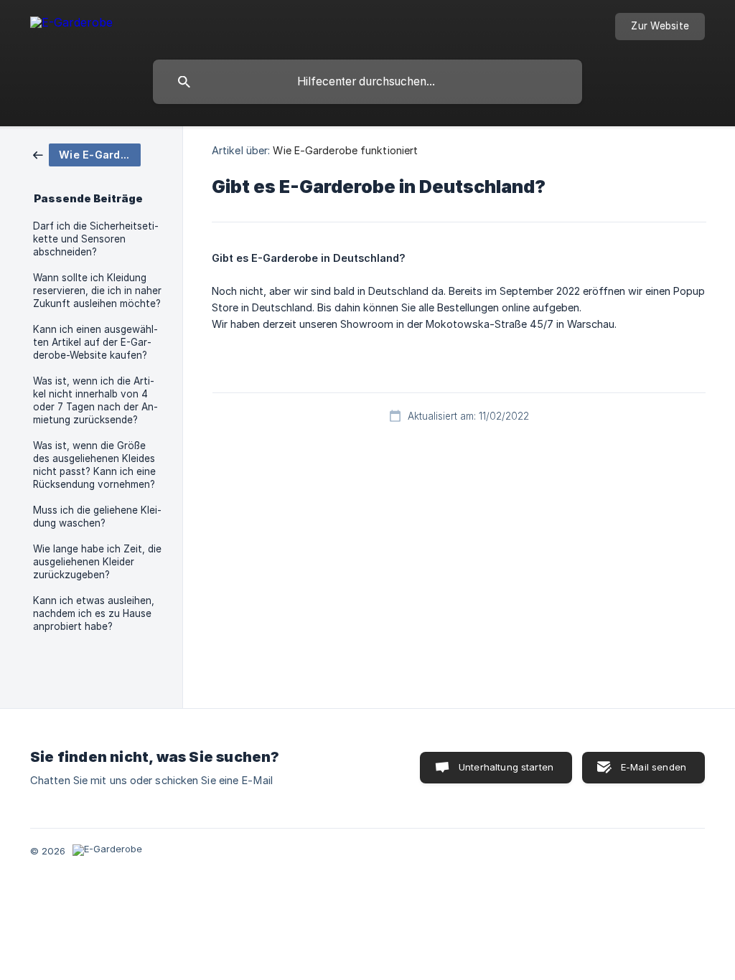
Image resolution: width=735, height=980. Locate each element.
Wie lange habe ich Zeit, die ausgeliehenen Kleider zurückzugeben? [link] (97, 561)
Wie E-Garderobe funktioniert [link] (345, 150)
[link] (87, 154)
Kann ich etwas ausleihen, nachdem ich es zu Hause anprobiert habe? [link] (93, 613)
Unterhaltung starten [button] (506, 767)
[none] (71, 25)
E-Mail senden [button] (653, 767)
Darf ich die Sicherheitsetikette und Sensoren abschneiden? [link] (96, 239)
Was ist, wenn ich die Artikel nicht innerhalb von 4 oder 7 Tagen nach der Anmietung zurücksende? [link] (95, 400)
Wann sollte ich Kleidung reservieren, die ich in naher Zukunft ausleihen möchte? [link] (97, 290)
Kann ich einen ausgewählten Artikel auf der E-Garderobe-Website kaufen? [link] (95, 342)
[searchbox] (367, 82)
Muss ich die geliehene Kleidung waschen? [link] (97, 516)
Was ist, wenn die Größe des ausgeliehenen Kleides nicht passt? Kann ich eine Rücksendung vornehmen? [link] (94, 465)
